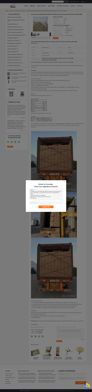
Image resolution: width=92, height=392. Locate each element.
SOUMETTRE (46, 207)
